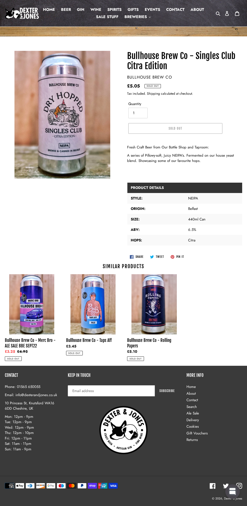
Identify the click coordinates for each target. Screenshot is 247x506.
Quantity (134, 104)
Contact (192, 400)
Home (191, 386)
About (191, 393)
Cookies (192, 426)
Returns (192, 439)
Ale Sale (192, 413)
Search (191, 406)
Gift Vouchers (197, 433)
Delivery (192, 420)
